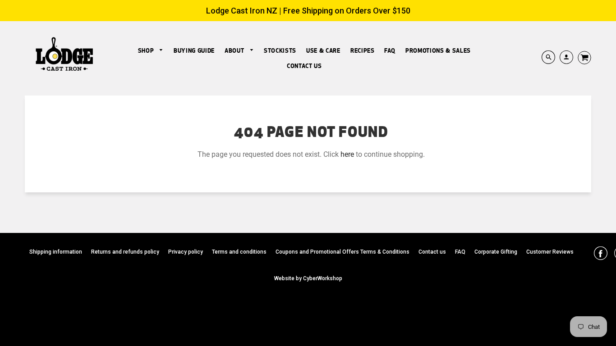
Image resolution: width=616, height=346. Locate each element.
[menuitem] (150, 51)
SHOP (147, 50)
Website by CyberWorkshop (308, 278)
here (347, 154)
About (235, 50)
